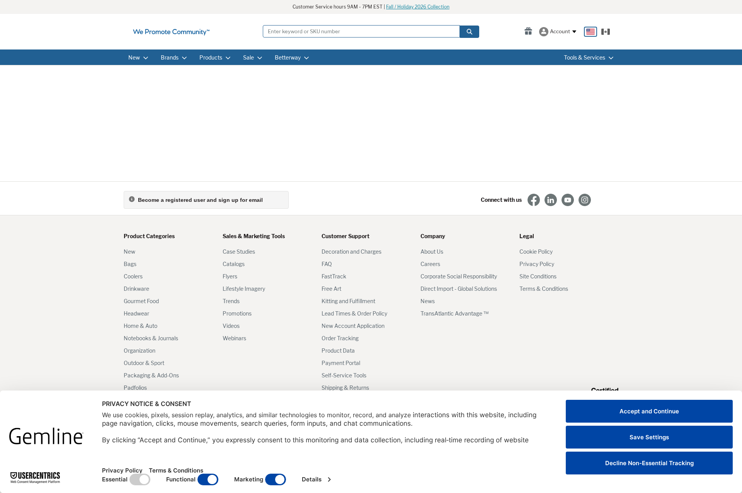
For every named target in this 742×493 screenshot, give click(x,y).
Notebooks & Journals (151, 338)
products (210, 57)
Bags (130, 264)
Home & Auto (140, 325)
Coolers (133, 276)
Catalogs (234, 264)
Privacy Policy (536, 264)
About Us (431, 251)
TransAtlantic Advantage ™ (454, 313)
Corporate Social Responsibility (458, 276)
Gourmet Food (141, 301)
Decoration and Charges (351, 251)
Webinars (234, 338)
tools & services (584, 57)
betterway (288, 57)
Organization (139, 350)
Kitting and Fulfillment (348, 301)
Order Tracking (340, 338)
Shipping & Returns (345, 387)
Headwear (136, 313)
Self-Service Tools (344, 375)
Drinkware (136, 288)
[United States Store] (590, 32)
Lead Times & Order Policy (354, 313)
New (129, 251)
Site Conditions (537, 276)
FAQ (327, 264)
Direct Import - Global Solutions (458, 288)
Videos (231, 325)
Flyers (230, 276)
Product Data (338, 350)
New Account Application (353, 325)
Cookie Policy (536, 251)
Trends (231, 301)
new (134, 57)
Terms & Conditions (543, 288)
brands (170, 57)
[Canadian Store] (605, 32)
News (427, 301)
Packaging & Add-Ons (151, 375)
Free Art (331, 288)
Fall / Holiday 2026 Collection (417, 7)
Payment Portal (341, 363)
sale (248, 57)
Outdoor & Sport (144, 363)
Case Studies (239, 251)
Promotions (237, 313)
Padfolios (135, 387)
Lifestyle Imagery (244, 288)
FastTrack (334, 276)
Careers (430, 264)
